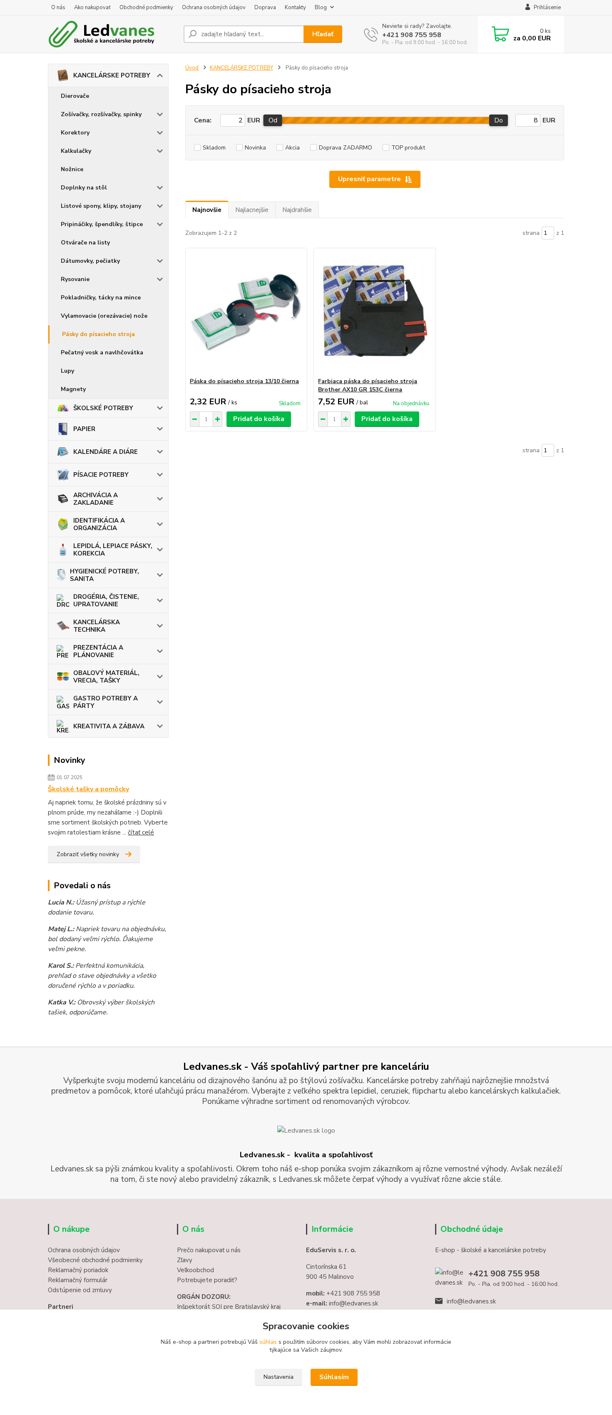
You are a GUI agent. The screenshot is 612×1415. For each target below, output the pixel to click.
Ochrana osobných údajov (214, 7)
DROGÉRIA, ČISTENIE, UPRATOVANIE (106, 600)
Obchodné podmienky (146, 7)
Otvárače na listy (85, 243)
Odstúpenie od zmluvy (80, 1290)
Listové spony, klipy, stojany (101, 206)
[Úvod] (112, 34)
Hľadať (322, 34)
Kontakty (295, 7)
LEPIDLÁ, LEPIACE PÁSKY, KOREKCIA (112, 550)
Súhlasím (334, 1377)
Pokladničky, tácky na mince (101, 297)
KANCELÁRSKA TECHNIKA (96, 626)
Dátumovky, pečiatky (90, 261)
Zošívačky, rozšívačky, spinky (101, 114)
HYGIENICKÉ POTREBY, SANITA (104, 575)
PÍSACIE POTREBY (101, 475)
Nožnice (72, 169)
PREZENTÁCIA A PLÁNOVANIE (98, 651)
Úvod (192, 68)
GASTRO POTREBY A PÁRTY (105, 702)
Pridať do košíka (258, 419)
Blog (321, 7)
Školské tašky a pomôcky (88, 789)
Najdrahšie (297, 210)
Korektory (75, 133)
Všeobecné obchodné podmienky (95, 1260)
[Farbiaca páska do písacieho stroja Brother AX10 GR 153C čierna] (374, 312)
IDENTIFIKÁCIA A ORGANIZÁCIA (99, 524)
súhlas (268, 1342)
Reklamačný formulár (77, 1280)
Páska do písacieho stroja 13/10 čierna (244, 381)
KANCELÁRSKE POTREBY (111, 75)
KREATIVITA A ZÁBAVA (108, 726)
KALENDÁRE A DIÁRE (105, 452)
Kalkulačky (76, 151)
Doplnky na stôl (84, 188)
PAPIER (84, 429)
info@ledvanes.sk (471, 1301)
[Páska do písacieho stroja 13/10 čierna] (246, 312)
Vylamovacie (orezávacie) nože (104, 316)
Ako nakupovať (92, 7)
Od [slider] (273, 120)
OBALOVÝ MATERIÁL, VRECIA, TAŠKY (106, 677)
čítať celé (141, 832)
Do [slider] (498, 120)
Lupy (67, 371)
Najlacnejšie (252, 210)
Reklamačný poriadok (78, 1270)
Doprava (265, 7)
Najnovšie (206, 210)
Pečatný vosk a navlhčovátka (102, 352)
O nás (58, 7)
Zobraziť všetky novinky (88, 854)
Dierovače (75, 96)
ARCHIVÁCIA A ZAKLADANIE (95, 499)
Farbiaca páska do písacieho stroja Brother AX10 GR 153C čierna (367, 385)
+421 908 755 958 (411, 35)
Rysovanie (75, 279)
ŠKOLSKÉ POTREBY (103, 408)
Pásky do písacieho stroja (98, 334)
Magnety (73, 389)
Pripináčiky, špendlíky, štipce (102, 224)
